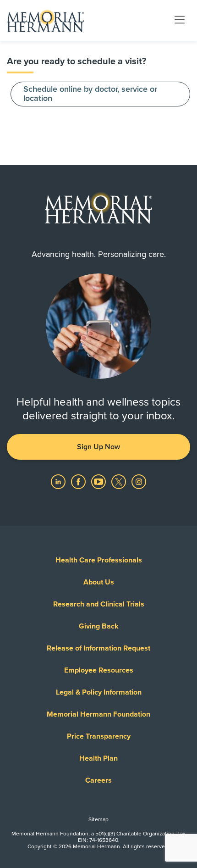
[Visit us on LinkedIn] (58, 481)
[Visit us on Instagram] (138, 481)
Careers (98, 780)
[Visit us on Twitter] (118, 481)
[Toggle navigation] (179, 20)
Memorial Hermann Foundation (98, 714)
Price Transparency (99, 736)
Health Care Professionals (98, 560)
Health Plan (98, 758)
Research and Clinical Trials (98, 604)
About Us (98, 582)
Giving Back (99, 626)
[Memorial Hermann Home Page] (45, 20)
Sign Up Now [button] (98, 446)
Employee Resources (98, 670)
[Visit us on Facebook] (78, 481)
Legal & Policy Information (99, 692)
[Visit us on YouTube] (98, 481)
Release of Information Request (98, 648)
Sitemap (98, 819)
